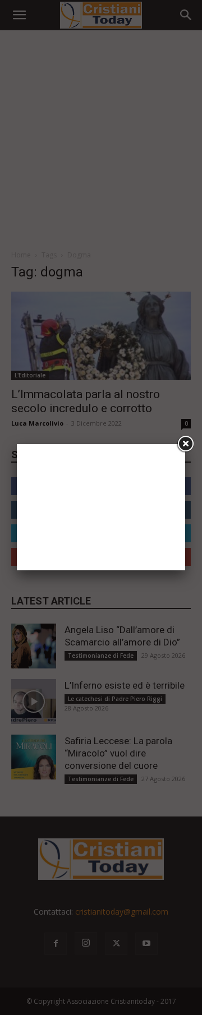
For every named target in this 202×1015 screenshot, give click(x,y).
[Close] (185, 444)
